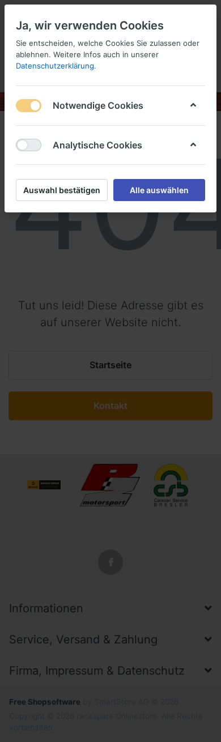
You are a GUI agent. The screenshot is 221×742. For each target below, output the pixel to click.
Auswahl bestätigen (61, 190)
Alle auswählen (159, 190)
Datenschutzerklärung (55, 65)
